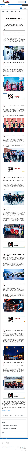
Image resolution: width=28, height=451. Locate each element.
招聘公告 (19, 4)
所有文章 (3, 432)
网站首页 (3, 4)
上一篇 (8, 415)
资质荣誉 (2, 442)
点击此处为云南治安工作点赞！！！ (7, 410)
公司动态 (10, 6)
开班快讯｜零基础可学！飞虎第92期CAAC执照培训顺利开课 (9, 428)
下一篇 (20, 415)
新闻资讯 (7, 4)
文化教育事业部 (7, 442)
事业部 (13, 4)
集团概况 (10, 4)
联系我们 (2, 443)
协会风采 (16, 4)
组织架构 (2, 441)
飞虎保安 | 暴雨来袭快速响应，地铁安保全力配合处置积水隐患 (10, 425)
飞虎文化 (3, 447)
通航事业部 (7, 441)
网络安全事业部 (7, 443)
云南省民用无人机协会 (7, 447)
